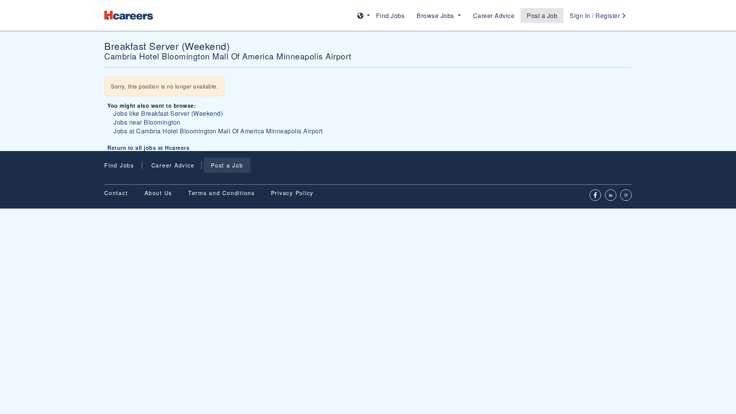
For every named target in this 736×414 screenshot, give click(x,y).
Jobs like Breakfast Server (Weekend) (168, 113)
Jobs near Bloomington (147, 122)
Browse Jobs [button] (436, 15)
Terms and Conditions (221, 193)
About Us (158, 193)
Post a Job (542, 15)
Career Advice (494, 15)
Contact (116, 193)
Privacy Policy (292, 193)
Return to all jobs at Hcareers (148, 147)
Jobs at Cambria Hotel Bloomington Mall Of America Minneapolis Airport (218, 131)
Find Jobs (390, 15)
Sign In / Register (596, 15)
